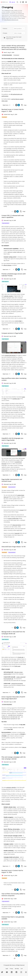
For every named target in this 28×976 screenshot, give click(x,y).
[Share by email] (16, 105)
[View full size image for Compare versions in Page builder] (14, 347)
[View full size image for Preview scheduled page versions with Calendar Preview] (14, 288)
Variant (22, 510)
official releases (7, 265)
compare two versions (10, 355)
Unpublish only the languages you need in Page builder (12, 439)
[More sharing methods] (13, 105)
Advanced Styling (16, 525)
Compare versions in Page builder (12, 333)
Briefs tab (20, 657)
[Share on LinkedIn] (19, 105)
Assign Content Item (13, 518)
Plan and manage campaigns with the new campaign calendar (14, 758)
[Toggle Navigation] (26, 2)
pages (23, 397)
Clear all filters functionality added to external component (13, 894)
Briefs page (17, 666)
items (5, 398)
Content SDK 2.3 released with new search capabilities (13, 216)
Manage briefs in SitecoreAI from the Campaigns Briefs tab (13, 632)
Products (5, 28)
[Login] (20, 2)
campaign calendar (11, 787)
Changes (5, 33)
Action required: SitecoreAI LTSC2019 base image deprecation (13, 698)
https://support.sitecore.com (11, 19)
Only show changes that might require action (13, 37)
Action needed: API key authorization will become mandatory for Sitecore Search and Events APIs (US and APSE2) (14, 47)
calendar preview (8, 296)
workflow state (16, 398)
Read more (5, 105)
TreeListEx (16, 533)
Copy (25, 105)
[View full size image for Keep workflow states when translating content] (14, 392)
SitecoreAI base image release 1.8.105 (14, 546)
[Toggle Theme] (23, 2)
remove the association (17, 683)
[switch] (4, 37)
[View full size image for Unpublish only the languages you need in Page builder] (14, 452)
